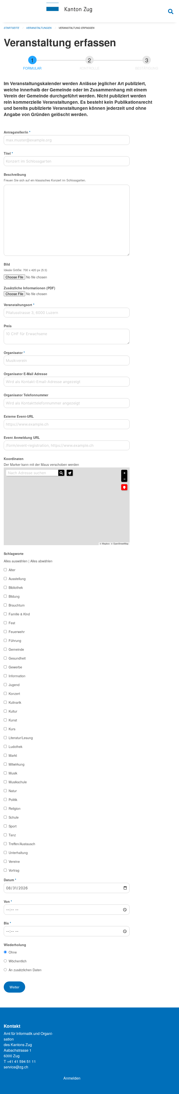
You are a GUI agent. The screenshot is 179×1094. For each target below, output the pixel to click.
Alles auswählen (16, 561)
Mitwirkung (16, 764)
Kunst (13, 720)
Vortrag (14, 870)
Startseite (11, 28)
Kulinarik (15, 702)
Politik (13, 799)
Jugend (14, 684)
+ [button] (124, 473)
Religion (15, 808)
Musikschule (18, 782)
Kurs (12, 729)
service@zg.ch (16, 1067)
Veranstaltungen (39, 28)
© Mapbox (105, 544)
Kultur (13, 711)
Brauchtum (17, 605)
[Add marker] (124, 487)
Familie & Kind (19, 614)
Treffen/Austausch (22, 843)
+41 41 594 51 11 (21, 1061)
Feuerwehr (17, 631)
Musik (13, 773)
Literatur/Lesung (21, 737)
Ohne (13, 952)
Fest (12, 622)
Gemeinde (16, 649)
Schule (14, 817)
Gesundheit (17, 658)
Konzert (14, 693)
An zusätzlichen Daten (25, 969)
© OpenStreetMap (119, 544)
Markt (13, 755)
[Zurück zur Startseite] (89, 11)
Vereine (14, 861)
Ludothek (15, 746)
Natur (13, 790)
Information (17, 676)
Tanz (12, 835)
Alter (12, 569)
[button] (70, 473)
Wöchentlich (18, 961)
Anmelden (71, 1078)
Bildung (14, 596)
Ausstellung (17, 578)
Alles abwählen (41, 561)
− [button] (124, 479)
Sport (13, 826)
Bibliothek (16, 587)
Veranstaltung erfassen (76, 28)
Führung (15, 640)
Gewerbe (15, 667)
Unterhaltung (18, 852)
